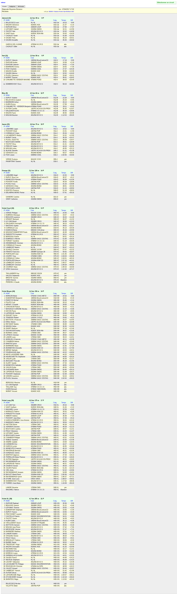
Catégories (12, 6)
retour (3, 2)
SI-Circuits (21, 6)
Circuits (4, 6)
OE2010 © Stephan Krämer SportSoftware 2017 (61, 11)
